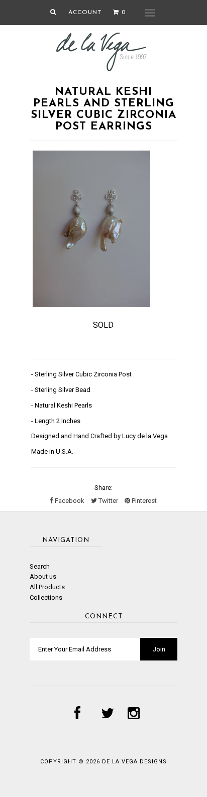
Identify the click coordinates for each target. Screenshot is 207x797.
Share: (103, 487)
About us (43, 576)
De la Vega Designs (134, 761)
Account (85, 13)
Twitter (107, 500)
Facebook (68, 500)
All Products (47, 587)
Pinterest (143, 500)
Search (40, 566)
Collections (46, 597)
